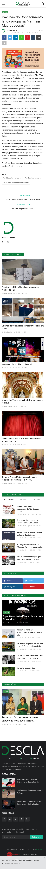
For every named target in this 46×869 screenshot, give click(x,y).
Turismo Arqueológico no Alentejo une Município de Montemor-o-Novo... (19, 478)
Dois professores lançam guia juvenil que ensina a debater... (29, 558)
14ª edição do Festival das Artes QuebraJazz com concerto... (30, 657)
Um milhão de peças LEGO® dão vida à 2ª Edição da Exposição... (30, 645)
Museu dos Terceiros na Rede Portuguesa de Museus (22, 401)
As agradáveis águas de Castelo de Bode (23, 199)
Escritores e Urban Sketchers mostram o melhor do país (20, 288)
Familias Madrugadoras (33, 178)
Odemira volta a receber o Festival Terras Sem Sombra (28, 521)
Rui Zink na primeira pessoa (23, 209)
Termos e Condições (30, 854)
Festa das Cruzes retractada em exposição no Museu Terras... (20, 719)
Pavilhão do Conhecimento (12, 178)
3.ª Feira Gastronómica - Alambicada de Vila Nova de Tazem (28, 509)
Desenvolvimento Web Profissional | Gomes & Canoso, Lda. (29, 632)
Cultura (5, 12)
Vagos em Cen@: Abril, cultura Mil (17, 364)
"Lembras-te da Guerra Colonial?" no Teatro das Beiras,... (30, 533)
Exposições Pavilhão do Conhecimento (16, 183)
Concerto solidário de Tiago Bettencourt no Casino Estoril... (28, 780)
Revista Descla (12, 30)
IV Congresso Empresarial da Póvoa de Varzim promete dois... (30, 546)
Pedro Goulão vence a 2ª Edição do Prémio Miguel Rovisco (21, 439)
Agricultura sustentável (26, 668)
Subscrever (36, 837)
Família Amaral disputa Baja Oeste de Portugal (30, 791)
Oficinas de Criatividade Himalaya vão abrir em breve (23, 327)
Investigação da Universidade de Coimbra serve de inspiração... (29, 802)
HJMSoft (39, 849)
